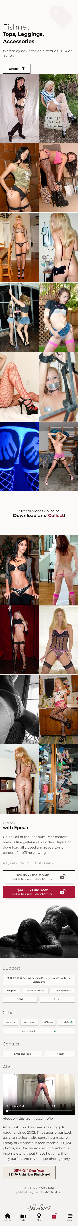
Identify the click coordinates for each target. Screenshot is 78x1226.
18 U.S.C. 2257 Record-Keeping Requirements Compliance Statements (39, 980)
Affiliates (48, 1022)
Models (65, 1022)
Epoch (57, 999)
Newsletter (29, 1022)
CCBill (20, 999)
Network (10, 1022)
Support (11, 990)
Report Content (35, 990)
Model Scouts (29, 1031)
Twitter (60, 1053)
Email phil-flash (22, 1053)
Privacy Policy (63, 990)
